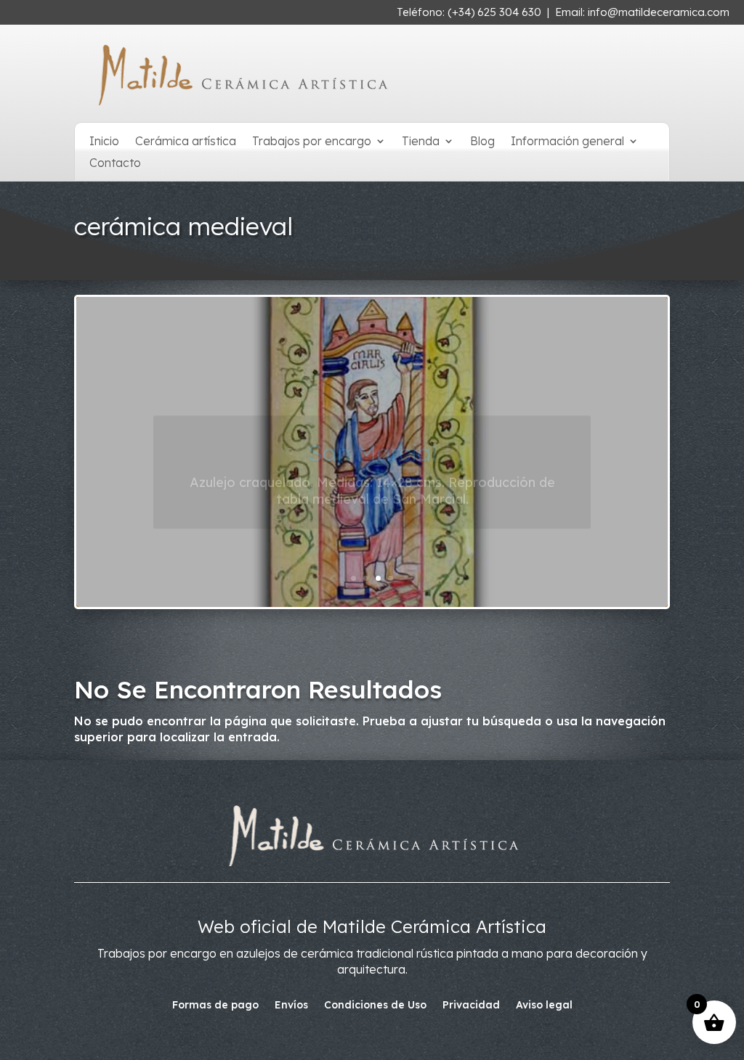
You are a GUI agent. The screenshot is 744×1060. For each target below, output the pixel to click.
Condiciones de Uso (375, 1005)
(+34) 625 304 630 (494, 12)
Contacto (115, 164)
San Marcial (372, 431)
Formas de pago (215, 1005)
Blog (482, 142)
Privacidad (471, 1005)
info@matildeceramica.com (658, 12)
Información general (567, 142)
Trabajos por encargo (311, 142)
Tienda (421, 142)
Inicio (104, 142)
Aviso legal (544, 1005)
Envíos (291, 1005)
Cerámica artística (185, 142)
